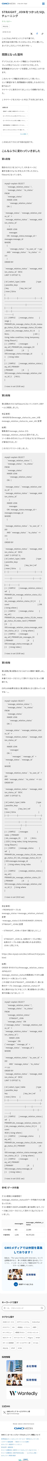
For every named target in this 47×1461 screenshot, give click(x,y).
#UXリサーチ (7, 1338)
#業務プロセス (20, 1332)
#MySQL (5, 26)
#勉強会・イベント (24, 1327)
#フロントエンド (33, 1332)
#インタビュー (7, 1332)
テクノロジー (7, 21)
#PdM (38, 1338)
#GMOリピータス (8, 1322)
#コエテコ (6, 1327)
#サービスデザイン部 (23, 1343)
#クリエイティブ (19, 1338)
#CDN (20, 1348)
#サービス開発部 (8, 1343)
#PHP (13, 1348)
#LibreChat (36, 1322)
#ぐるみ (35, 1343)
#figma (30, 1338)
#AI (13, 1327)
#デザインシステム (23, 1322)
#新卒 (34, 1327)
